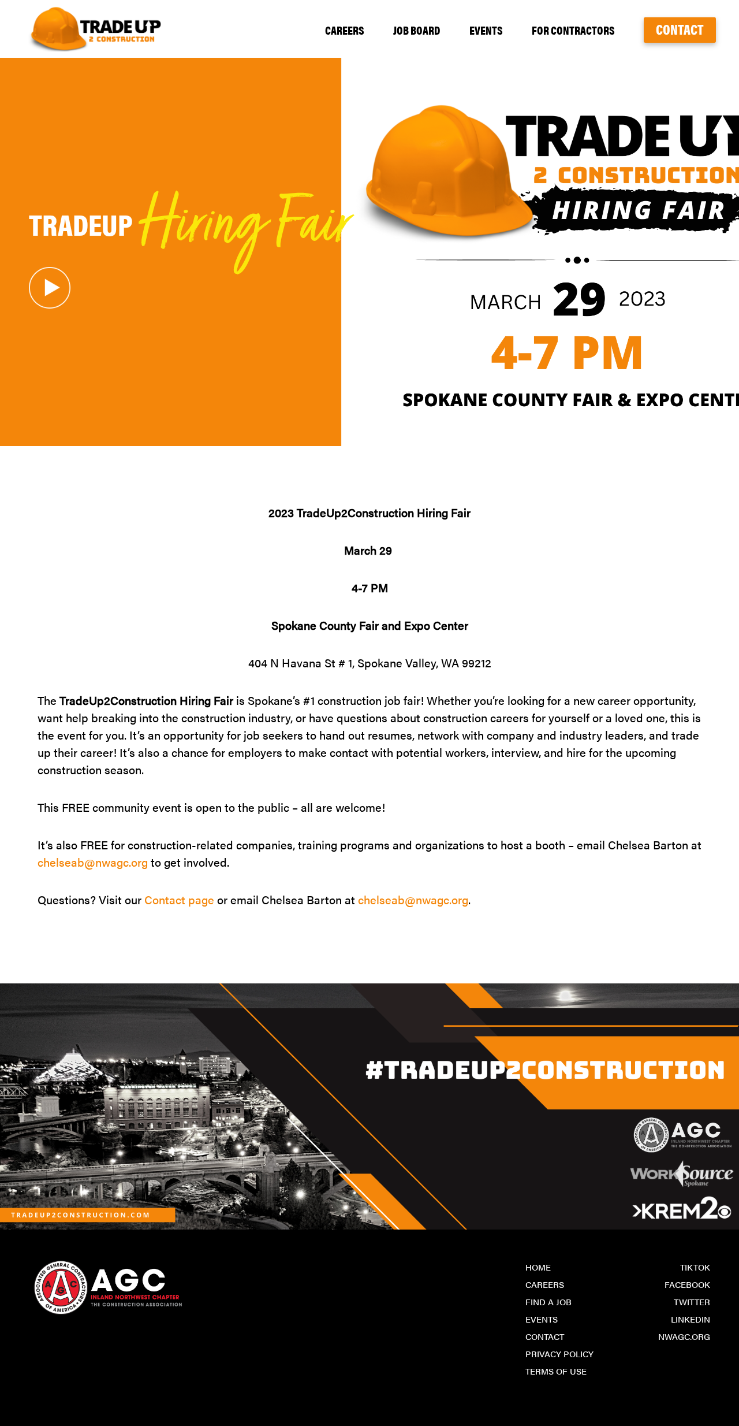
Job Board (417, 29)
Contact (680, 29)
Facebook (687, 1284)
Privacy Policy (559, 1353)
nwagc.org (684, 1336)
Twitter (692, 1301)
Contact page (179, 899)
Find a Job (548, 1301)
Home (538, 1267)
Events (486, 29)
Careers (344, 29)
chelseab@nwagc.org (93, 861)
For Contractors (573, 29)
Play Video (49, 288)
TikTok (695, 1267)
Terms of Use (556, 1371)
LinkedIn (690, 1319)
